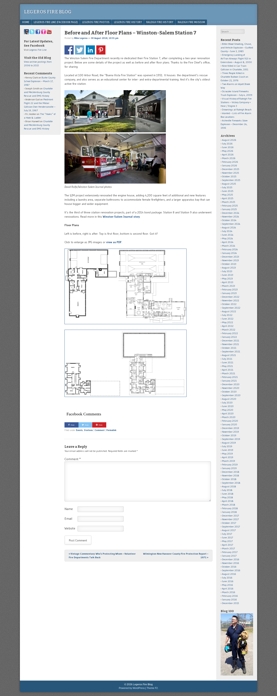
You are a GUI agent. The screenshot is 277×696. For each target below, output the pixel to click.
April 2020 (228, 413)
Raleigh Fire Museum (191, 22)
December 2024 (230, 212)
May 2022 (227, 322)
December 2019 (230, 428)
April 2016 (227, 588)
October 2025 (229, 176)
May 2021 (227, 366)
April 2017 (227, 544)
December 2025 (230, 169)
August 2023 (229, 267)
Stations (88, 430)
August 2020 (229, 398)
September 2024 (231, 223)
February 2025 (230, 205)
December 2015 (230, 603)
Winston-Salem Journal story (121, 216)
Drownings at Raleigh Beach (236, 109)
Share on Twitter (79, 50)
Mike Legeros (81, 38)
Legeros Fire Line (38, 49)
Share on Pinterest (100, 50)
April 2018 (227, 500)
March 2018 (228, 504)
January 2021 (229, 380)
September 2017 (231, 526)
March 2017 (228, 548)
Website (69, 528)
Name (68, 509)
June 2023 (227, 274)
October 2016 (229, 566)
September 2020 (231, 395)
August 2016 (229, 573)
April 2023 (227, 282)
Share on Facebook (69, 50)
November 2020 (230, 387)
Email (68, 518)
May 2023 (227, 278)
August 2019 (229, 442)
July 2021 (227, 358)
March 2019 (228, 460)
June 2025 (227, 190)
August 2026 (229, 139)
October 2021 (229, 347)
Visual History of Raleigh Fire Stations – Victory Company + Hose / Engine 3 (236, 102)
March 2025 (228, 201)
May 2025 (227, 194)
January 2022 (229, 336)
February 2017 (229, 552)
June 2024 (227, 234)
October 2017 (229, 522)
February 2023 (230, 289)
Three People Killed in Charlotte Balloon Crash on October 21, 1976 (234, 77)
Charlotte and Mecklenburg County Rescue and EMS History (38, 92)
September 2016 (231, 570)
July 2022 (227, 314)
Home (25, 22)
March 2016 (228, 592)
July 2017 (227, 533)
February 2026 (230, 161)
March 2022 (228, 329)
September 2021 (231, 351)
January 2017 (229, 555)
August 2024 (229, 227)
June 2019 (227, 449)
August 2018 (229, 486)
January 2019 (229, 468)
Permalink (111, 430)
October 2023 (229, 263)
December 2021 (230, 340)
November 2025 (230, 172)
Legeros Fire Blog (48, 12)
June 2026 (228, 147)
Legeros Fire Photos (96, 22)
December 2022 (230, 296)
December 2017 (230, 515)
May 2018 (227, 497)
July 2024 (227, 231)
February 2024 (230, 249)
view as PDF (114, 242)
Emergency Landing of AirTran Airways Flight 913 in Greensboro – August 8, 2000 (236, 58)
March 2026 (228, 158)
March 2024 (228, 245)
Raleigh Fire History (159, 22)
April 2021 (227, 369)
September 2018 (231, 482)
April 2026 (228, 154)
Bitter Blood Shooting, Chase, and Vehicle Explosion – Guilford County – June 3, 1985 (237, 47)
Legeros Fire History (128, 22)
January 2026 (229, 165)
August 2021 (229, 355)
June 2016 (227, 581)
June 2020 (228, 406)
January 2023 (229, 293)
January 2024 (229, 252)
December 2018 (230, 471)
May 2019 (227, 453)
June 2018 (227, 493)
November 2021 (230, 344)
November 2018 (230, 475)
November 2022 (230, 300)
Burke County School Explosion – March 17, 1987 (39, 81)
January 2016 (229, 599)
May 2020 (227, 409)
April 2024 (227, 242)
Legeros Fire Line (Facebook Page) (56, 22)
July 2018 (227, 490)
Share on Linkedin (90, 50)
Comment (100, 430)
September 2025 (231, 180)
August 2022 (229, 311)
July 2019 (227, 446)
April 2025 (227, 198)
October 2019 (229, 435)
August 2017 (229, 530)
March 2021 (228, 373)
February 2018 (230, 508)
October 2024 (229, 220)
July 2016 (227, 577)
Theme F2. (152, 688)
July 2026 (227, 143)
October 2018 (229, 479)
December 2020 (230, 384)
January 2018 (229, 511)
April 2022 (227, 325)
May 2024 (227, 238)
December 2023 (230, 256)
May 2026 (227, 150)
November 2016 (230, 562)
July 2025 (227, 187)
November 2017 (230, 519)
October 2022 (229, 304)
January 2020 (229, 424)
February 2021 (230, 376)
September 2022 (231, 307)
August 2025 (229, 183)
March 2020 (228, 417)
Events (79, 430)
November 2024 (230, 216)
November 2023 (230, 260)
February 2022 (230, 333)
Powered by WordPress (132, 688)
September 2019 (231, 438)
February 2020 (230, 420)
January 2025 (229, 209)
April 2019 (227, 457)
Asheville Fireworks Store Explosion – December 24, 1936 (234, 124)
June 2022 (227, 318)
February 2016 (230, 595)
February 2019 (230, 464)
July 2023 (227, 271)
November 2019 (230, 431)
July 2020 (227, 402)
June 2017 (227, 537)
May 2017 (227, 541)
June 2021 (227, 362)
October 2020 (229, 391)
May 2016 (227, 584)
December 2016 (230, 559)
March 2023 (228, 285)
